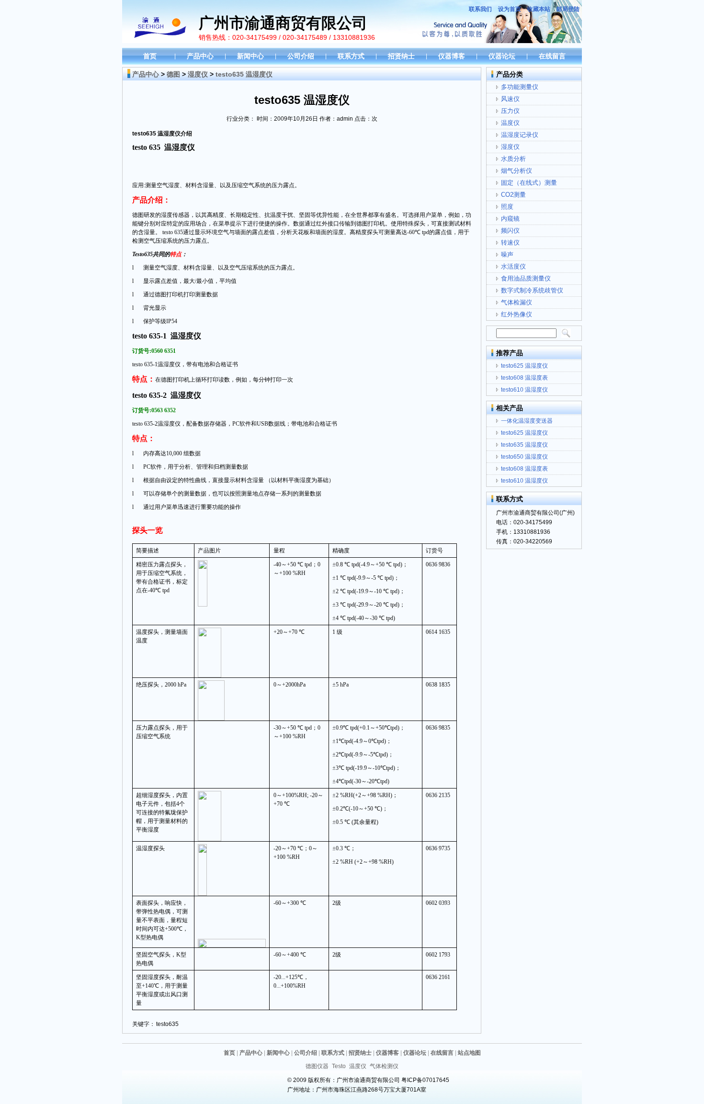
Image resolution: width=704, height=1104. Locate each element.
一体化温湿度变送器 (527, 420)
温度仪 (357, 1066)
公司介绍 (300, 56)
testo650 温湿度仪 (524, 456)
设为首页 (509, 9)
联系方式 (351, 56)
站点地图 (469, 1052)
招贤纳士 (401, 56)
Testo (339, 1066)
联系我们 (480, 9)
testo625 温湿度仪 (524, 365)
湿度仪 (198, 74)
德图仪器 (317, 1066)
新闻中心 (250, 56)
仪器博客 (451, 56)
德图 (173, 74)
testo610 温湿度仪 (524, 389)
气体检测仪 (384, 1066)
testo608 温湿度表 (524, 377)
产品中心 (200, 56)
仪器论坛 (501, 56)
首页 (150, 56)
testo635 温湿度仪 (524, 444)
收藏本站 (538, 9)
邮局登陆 (567, 9)
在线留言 (552, 56)
